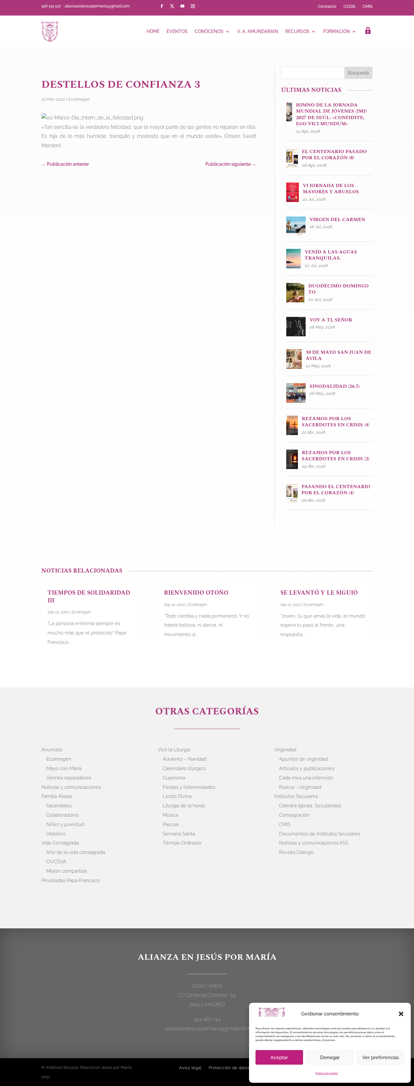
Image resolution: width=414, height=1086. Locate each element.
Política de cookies (326, 1073)
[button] (401, 1014)
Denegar (330, 1057)
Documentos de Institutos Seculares (319, 834)
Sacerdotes (58, 806)
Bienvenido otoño (196, 592)
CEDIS (349, 6)
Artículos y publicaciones (306, 768)
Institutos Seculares (296, 796)
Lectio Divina (177, 796)
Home (153, 31)
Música (170, 815)
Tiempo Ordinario (182, 843)
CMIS (368, 6)
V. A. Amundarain (257, 31)
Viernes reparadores (68, 778)
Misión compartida (66, 871)
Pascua (171, 824)
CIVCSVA (56, 862)
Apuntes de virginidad (303, 759)
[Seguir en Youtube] (182, 6)
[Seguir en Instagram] (193, 6)
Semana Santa (179, 834)
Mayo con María (64, 768)
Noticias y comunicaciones (71, 787)
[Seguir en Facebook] (162, 6)
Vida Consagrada (60, 843)
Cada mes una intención (306, 778)
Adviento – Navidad (184, 759)
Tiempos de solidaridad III (89, 596)
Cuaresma (174, 778)
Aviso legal (190, 1068)
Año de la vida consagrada (75, 852)
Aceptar (279, 1057)
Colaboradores (62, 815)
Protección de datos (229, 1068)
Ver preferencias (380, 1057)
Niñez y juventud (65, 824)
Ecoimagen (79, 99)
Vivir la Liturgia (174, 750)
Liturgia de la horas (184, 806)
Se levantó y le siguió (319, 592)
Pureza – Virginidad (300, 787)
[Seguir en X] (172, 6)
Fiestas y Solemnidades (189, 787)
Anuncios (51, 750)
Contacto (327, 6)
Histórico (56, 834)
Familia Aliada (56, 796)
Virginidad (285, 750)
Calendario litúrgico (184, 768)
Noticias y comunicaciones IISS (313, 843)
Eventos (177, 31)
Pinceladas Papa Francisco (70, 880)
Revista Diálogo (296, 852)
